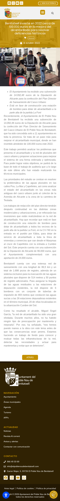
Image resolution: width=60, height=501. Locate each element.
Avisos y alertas (11, 441)
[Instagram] (13, 3)
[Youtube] (17, 3)
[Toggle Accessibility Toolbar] (6, 495)
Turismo (7, 412)
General (31, 38)
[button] (42, 12)
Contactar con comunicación (17, 446)
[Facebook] (9, 3)
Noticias (7, 431)
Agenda (7, 407)
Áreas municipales (12, 402)
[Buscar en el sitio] (52, 13)
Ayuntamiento (10, 397)
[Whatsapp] (21, 3)
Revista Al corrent (12, 436)
